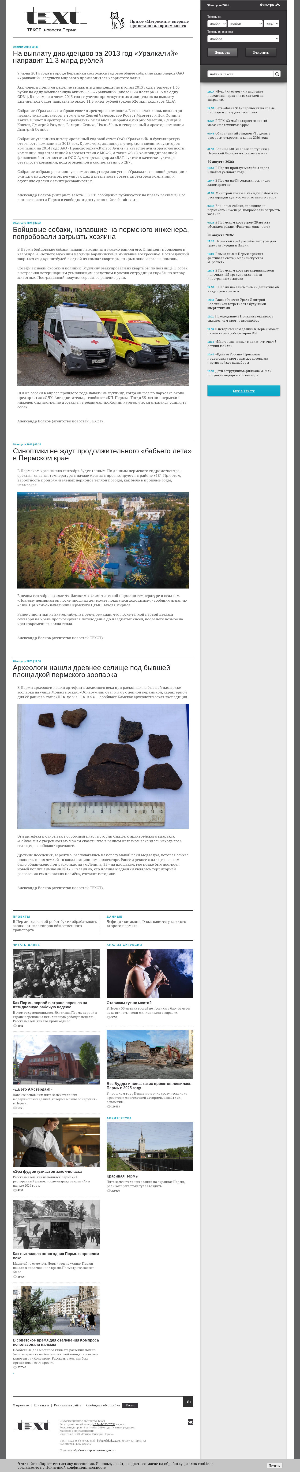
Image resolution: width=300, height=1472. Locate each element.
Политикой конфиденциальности (75, 1467)
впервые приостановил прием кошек (159, 23)
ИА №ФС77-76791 (104, 1424)
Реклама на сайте (67, 1405)
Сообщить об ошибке (103, 1405)
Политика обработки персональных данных (88, 1450)
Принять (275, 1465)
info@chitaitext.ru (108, 1440)
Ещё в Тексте (244, 390)
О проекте (21, 1405)
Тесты (130, 1405)
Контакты (41, 1405)
